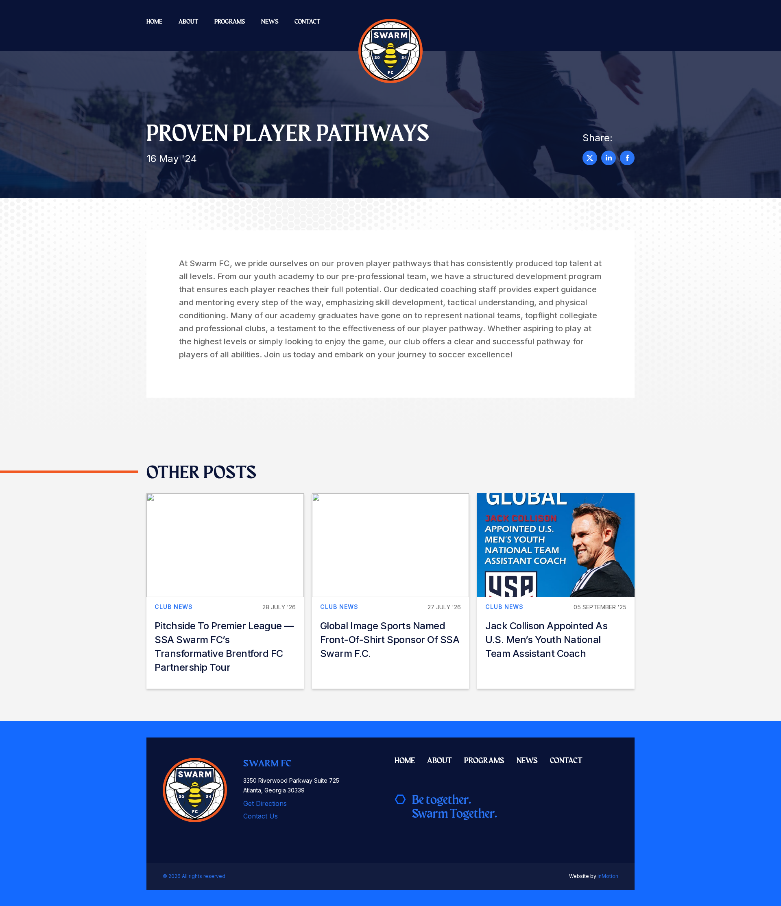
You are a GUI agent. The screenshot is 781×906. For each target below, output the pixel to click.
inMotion (608, 876)
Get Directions (265, 803)
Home (154, 21)
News (269, 21)
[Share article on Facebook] (627, 158)
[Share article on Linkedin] (608, 158)
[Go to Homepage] (390, 51)
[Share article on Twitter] (589, 158)
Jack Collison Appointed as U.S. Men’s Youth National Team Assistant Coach (546, 639)
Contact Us (260, 816)
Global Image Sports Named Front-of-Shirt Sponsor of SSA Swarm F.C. (390, 639)
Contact (307, 21)
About (188, 21)
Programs (229, 21)
